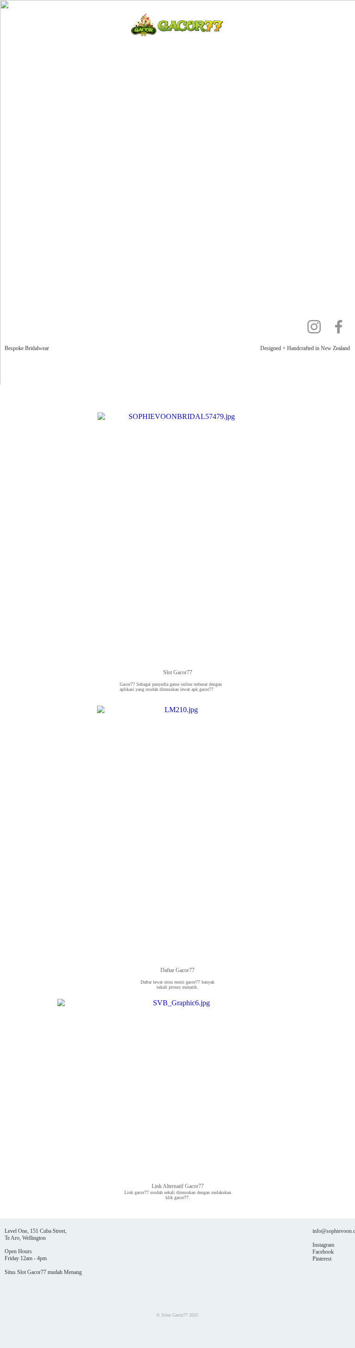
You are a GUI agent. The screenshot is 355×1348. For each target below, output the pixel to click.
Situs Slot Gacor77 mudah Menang (43, 1272)
